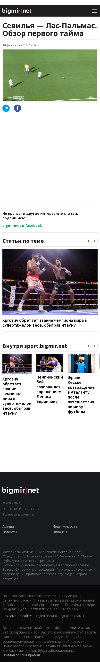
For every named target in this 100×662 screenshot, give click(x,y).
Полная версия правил (21, 655)
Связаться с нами (17, 600)
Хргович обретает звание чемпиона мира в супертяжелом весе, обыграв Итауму (44, 322)
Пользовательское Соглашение (32, 604)
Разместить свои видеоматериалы (66, 600)
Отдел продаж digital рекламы (59, 615)
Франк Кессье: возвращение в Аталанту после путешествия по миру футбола (81, 394)
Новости (9, 532)
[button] (89, 241)
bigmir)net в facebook (22, 225)
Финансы (59, 532)
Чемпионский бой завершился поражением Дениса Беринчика (49, 389)
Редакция (70, 596)
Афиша (8, 526)
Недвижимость (64, 526)
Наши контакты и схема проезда (29, 596)
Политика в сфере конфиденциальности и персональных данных (48, 606)
